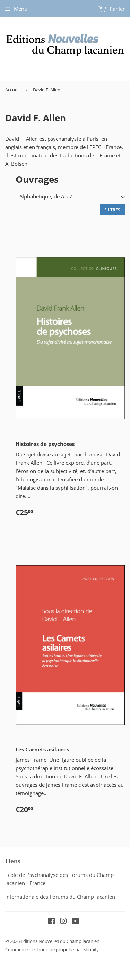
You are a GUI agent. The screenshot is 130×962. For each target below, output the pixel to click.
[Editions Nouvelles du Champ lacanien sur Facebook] (51, 921)
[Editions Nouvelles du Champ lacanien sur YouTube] (75, 921)
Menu (20, 8)
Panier (116, 8)
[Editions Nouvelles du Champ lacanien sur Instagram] (63, 921)
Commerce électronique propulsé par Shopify (52, 949)
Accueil (12, 90)
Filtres (112, 210)
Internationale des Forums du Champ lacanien (60, 896)
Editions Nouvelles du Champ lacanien (60, 941)
